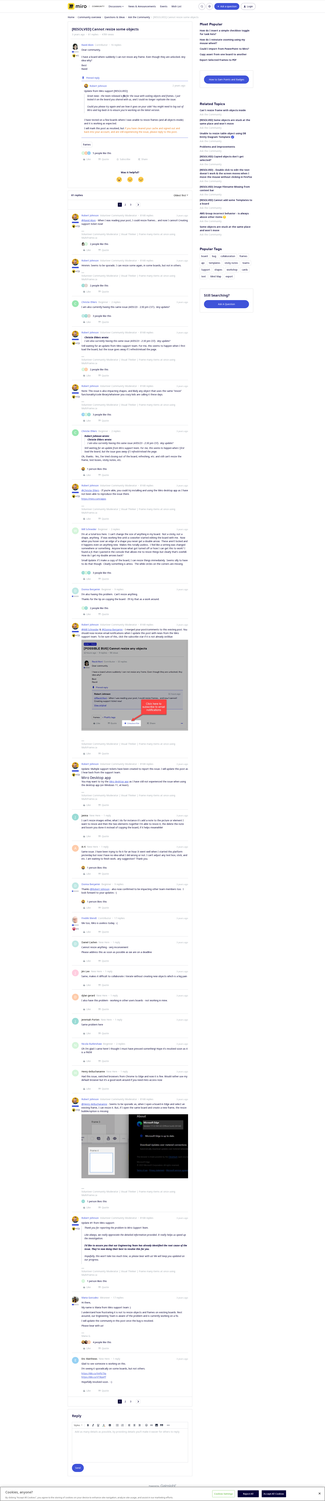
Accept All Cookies (274, 1493)
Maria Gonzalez (90, 1297)
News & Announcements (142, 6)
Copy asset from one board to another (223, 54)
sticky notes (231, 262)
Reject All (248, 1493)
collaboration (228, 256)
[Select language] (209, 6)
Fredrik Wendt (89, 918)
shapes (218, 269)
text (203, 276)
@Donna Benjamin (112, 629)
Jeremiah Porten (90, 1019)
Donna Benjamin (90, 589)
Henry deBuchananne (93, 1071)
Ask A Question (226, 304)
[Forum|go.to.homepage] (86, 6)
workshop (232, 269)
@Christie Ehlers (90, 490)
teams (246, 262)
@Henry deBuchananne (94, 1104)
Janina (84, 815)
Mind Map (215, 276)
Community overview (89, 17)
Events (163, 6)
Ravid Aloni (87, 44)
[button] (226, 6)
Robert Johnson (98, 85)
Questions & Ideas (114, 17)
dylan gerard (88, 995)
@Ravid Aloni (88, 220)
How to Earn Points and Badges (226, 79)
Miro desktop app (119, 781)
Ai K (83, 846)
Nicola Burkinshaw (91, 1043)
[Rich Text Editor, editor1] (130, 1445)
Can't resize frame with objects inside (223, 110)
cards (245, 269)
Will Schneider (88, 529)
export (229, 276)
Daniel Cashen (89, 942)
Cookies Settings (223, 1493)
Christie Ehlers (89, 302)
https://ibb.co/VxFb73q (93, 1373)
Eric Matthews (89, 1358)
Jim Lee (85, 971)
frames (87, 144)
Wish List (176, 6)
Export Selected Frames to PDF (218, 59)
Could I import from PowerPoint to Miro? (224, 48)
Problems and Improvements (217, 146)
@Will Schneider (90, 629)
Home (71, 17)
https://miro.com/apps (93, 498)
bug (214, 256)
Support (205, 269)
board (204, 256)
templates (214, 262)
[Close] (319, 1493)
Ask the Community (139, 17)
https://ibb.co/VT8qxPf (93, 1377)
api (202, 262)
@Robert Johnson (100, 889)
